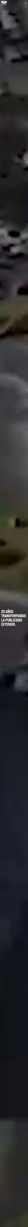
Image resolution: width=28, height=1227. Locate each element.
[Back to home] (4, 3)
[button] (25, 3)
